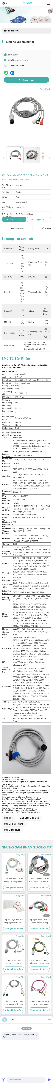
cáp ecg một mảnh (14, 824)
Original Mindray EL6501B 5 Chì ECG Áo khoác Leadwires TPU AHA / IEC (14, 962)
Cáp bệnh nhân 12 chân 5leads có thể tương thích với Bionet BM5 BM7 (39, 921)
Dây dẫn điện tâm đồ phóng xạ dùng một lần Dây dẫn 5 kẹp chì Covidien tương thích (14, 880)
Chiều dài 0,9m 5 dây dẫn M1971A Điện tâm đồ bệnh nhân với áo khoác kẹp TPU (39, 962)
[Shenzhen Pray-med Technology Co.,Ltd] (27, 3)
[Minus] (49, 1019)
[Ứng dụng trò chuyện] (12, 72)
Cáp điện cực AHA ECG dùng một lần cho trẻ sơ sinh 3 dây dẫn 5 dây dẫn (14, 921)
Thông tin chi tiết (17, 228)
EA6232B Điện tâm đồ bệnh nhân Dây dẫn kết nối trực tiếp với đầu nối (39, 880)
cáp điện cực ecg (29, 818)
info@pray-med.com (18, 60)
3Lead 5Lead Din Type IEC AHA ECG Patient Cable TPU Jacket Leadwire (39, 1003)
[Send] (49, 1080)
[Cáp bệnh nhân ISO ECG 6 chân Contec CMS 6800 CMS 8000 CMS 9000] (26, 116)
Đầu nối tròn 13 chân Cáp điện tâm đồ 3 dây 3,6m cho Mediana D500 (14, 1003)
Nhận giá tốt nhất (14, 219)
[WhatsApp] (6, 72)
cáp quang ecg (12, 830)
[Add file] (3, 1080)
